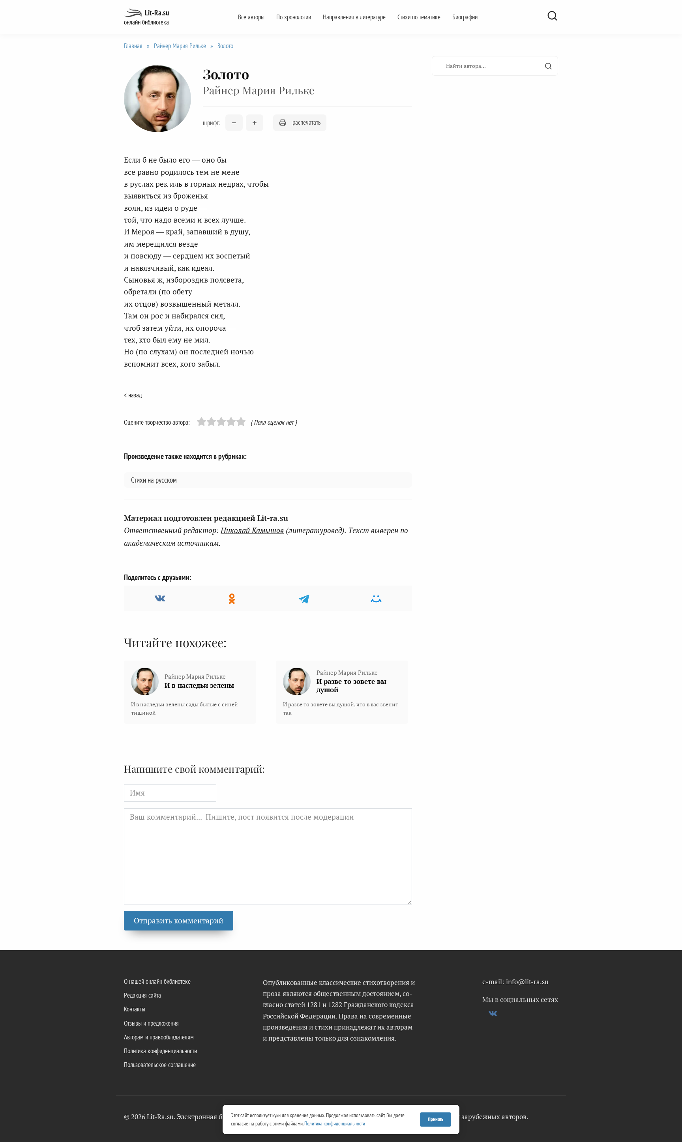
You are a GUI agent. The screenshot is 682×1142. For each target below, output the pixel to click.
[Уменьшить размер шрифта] (234, 122)
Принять (435, 1119)
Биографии (465, 17)
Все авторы (251, 17)
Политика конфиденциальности (160, 1051)
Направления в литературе (354, 17)
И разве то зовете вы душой (351, 685)
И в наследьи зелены (199, 685)
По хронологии (293, 17)
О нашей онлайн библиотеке (157, 981)
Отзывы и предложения (151, 1023)
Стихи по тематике (418, 17)
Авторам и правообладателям (159, 1037)
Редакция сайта (142, 995)
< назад (133, 395)
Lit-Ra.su (157, 12)
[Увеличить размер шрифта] (254, 122)
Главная (133, 45)
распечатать (306, 122)
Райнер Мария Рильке (180, 45)
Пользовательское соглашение (160, 1064)
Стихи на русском (154, 480)
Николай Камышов (252, 530)
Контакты (134, 1009)
